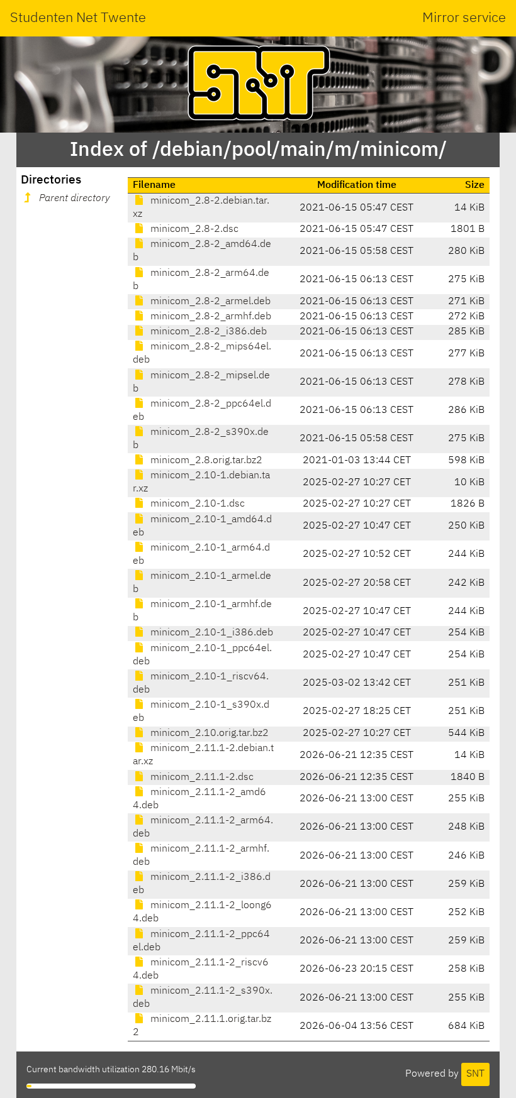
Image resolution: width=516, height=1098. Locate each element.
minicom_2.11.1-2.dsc (201, 777)
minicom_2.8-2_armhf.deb (209, 317)
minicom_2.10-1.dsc (196, 504)
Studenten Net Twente (78, 18)
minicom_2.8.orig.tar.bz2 (205, 461)
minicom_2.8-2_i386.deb (207, 332)
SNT (475, 1074)
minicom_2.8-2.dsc (193, 229)
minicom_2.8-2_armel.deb (209, 302)
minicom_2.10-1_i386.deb (210, 633)
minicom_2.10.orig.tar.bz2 (208, 733)
